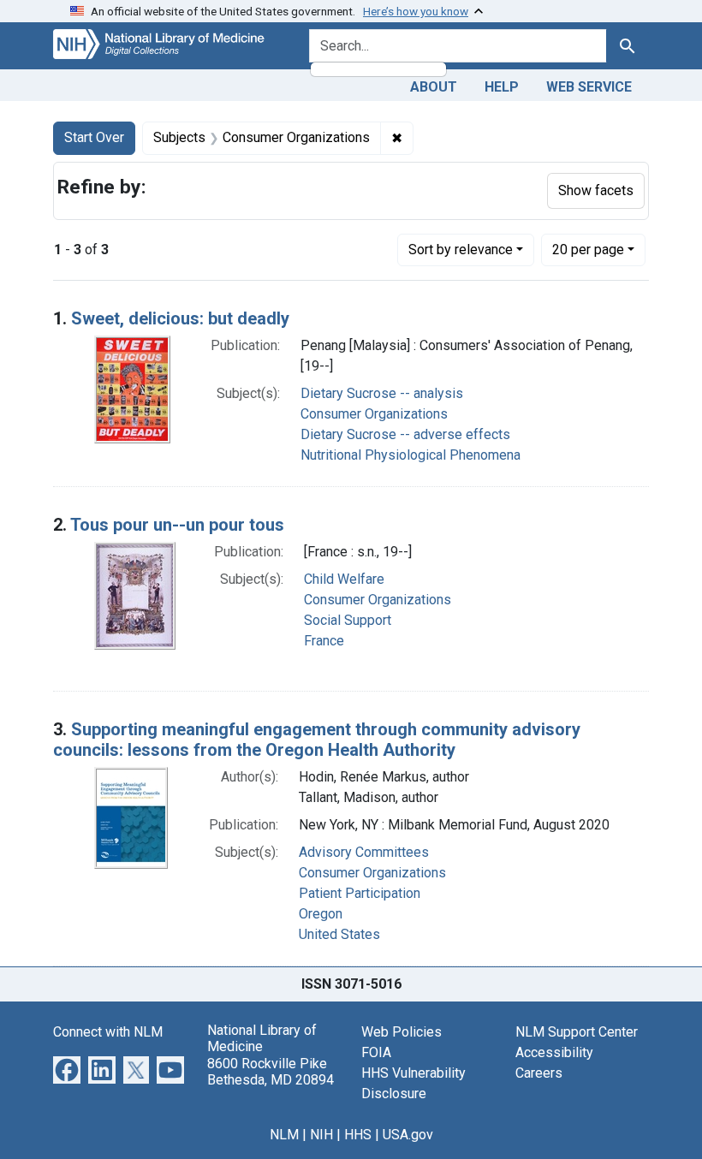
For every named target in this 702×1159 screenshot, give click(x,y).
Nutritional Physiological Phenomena (410, 455)
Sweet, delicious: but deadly (180, 318)
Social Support (347, 620)
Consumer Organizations (374, 414)
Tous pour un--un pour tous (177, 524)
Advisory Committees (364, 852)
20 (588, 249)
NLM (284, 1134)
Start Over (94, 137)
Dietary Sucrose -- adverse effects (405, 434)
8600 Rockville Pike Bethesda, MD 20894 (270, 1071)
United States (339, 934)
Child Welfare (344, 579)
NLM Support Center (576, 1032)
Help (502, 87)
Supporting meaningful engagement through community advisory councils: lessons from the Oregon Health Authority (316, 739)
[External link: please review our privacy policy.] (66, 1069)
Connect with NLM (108, 1032)
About (433, 87)
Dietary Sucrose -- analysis (381, 393)
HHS (358, 1134)
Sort (460, 249)
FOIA (376, 1052)
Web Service (589, 87)
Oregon (320, 914)
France (324, 641)
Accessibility (554, 1052)
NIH (321, 1134)
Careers (538, 1073)
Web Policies (401, 1032)
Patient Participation (359, 893)
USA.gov (408, 1134)
